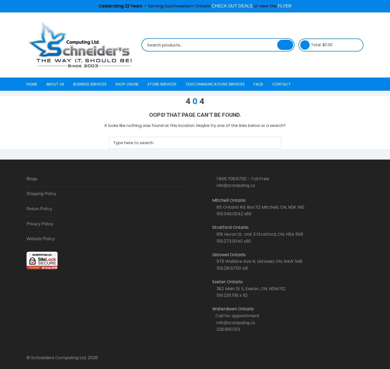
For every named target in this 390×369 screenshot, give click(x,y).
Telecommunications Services (215, 84)
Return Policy (39, 209)
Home (32, 84)
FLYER (285, 6)
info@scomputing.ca (235, 185)
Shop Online (126, 84)
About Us (55, 84)
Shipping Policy (41, 193)
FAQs (258, 84)
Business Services (89, 84)
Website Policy (41, 239)
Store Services (162, 84)
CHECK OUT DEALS (232, 6)
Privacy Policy (40, 224)
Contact (281, 84)
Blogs (32, 179)
